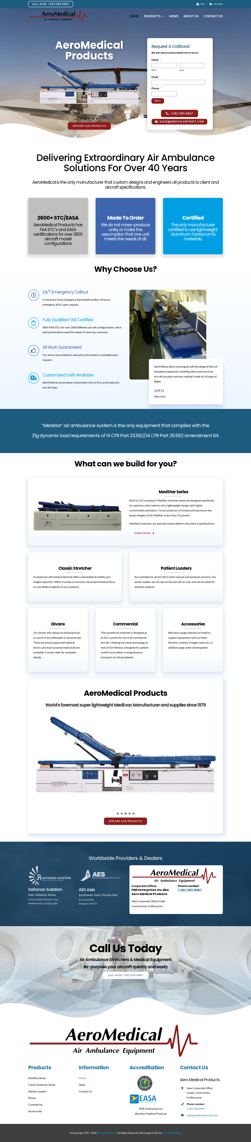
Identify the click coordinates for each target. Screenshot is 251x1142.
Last (181, 70)
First (154, 70)
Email (155, 77)
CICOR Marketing (171, 1132)
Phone (156, 88)
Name (156, 59)
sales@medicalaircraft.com (202, 1115)
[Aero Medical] (58, 11)
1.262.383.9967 (190, 890)
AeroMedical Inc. (107, 1132)
